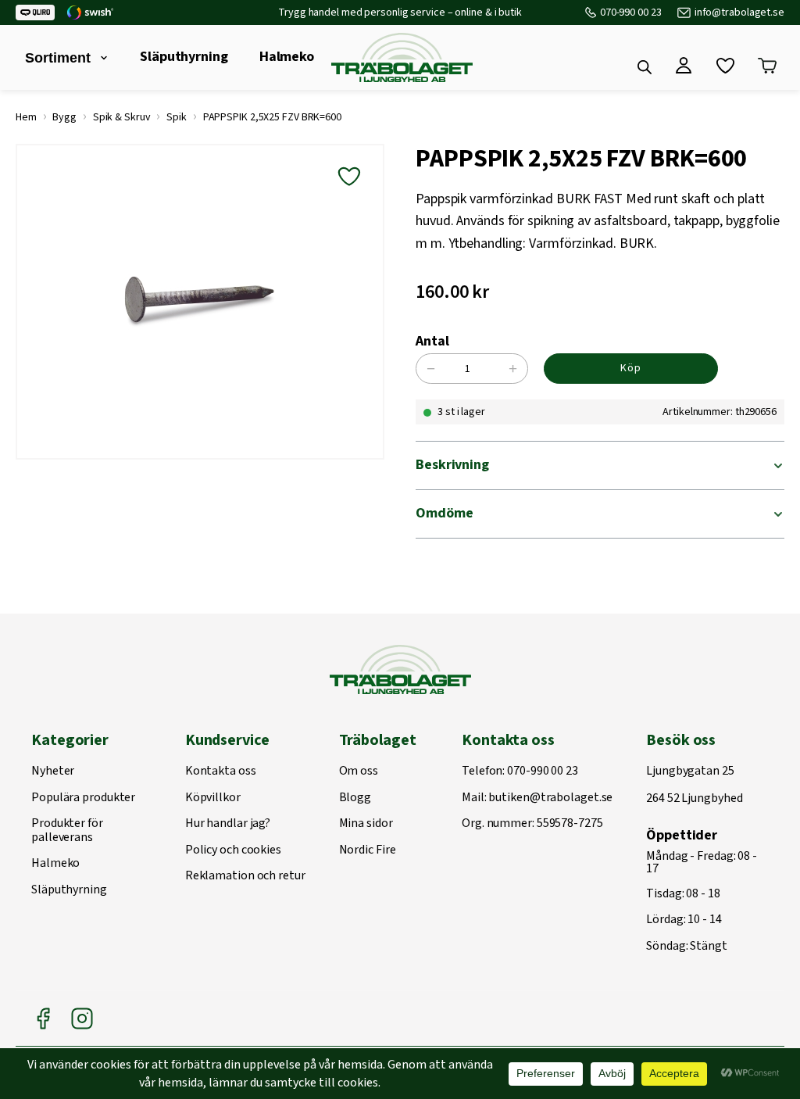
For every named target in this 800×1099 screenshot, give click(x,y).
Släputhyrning (184, 56)
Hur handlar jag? (227, 824)
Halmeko (286, 56)
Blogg (355, 798)
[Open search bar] (644, 67)
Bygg (64, 117)
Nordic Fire (367, 850)
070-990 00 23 (631, 12)
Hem (26, 117)
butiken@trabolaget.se (550, 798)
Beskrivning (452, 464)
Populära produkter (83, 798)
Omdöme (444, 513)
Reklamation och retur (245, 876)
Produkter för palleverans (67, 830)
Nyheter (52, 771)
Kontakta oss (220, 771)
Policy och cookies (233, 850)
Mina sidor (366, 824)
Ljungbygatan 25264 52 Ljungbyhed (694, 785)
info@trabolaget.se (739, 12)
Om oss (358, 771)
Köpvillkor (213, 798)
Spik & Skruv (122, 117)
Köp (630, 368)
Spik (176, 117)
